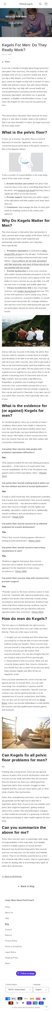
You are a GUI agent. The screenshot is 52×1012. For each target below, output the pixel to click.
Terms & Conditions (13, 946)
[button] (5, 4)
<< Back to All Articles (12, 876)
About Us (9, 913)
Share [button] (7, 62)
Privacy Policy (11, 941)
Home (7, 907)
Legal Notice (10, 952)
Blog (7, 924)
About (7, 963)
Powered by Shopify (33, 1007)
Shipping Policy (11, 958)
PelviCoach (22, 1007)
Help (7, 918)
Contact (8, 930)
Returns (8, 935)
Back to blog (27, 886)
